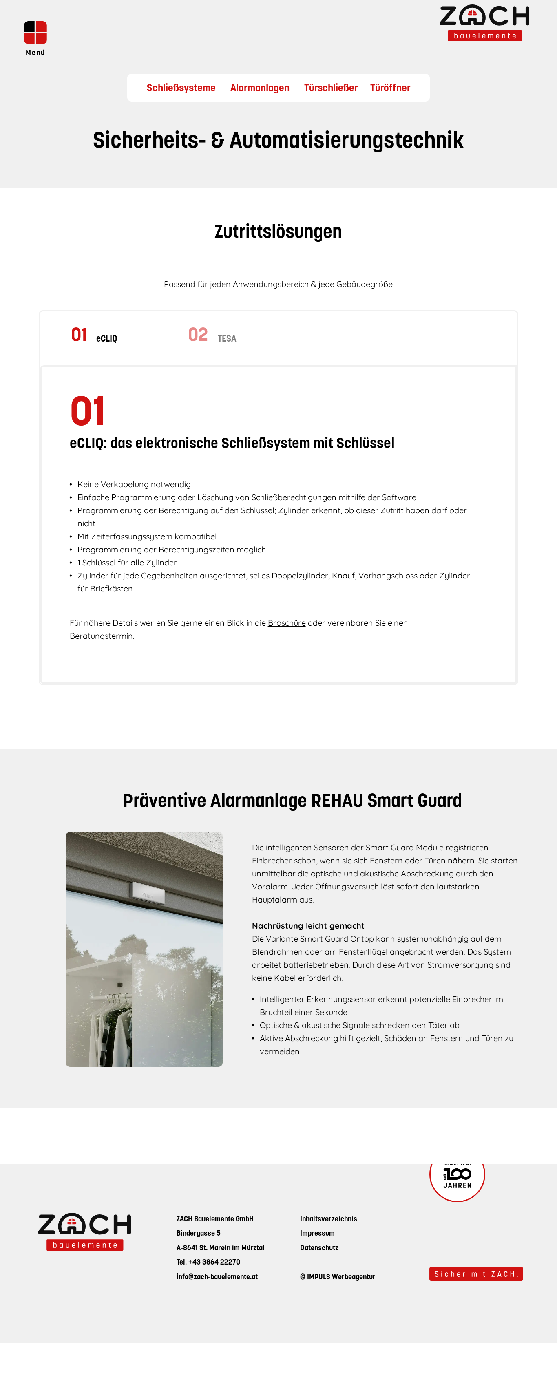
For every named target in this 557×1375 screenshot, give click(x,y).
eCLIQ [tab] (106, 339)
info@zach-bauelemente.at (217, 1277)
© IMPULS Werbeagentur (338, 1277)
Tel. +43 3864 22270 (208, 1263)
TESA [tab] (227, 339)
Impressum (317, 1234)
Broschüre (287, 623)
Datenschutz (319, 1248)
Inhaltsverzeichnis (328, 1219)
